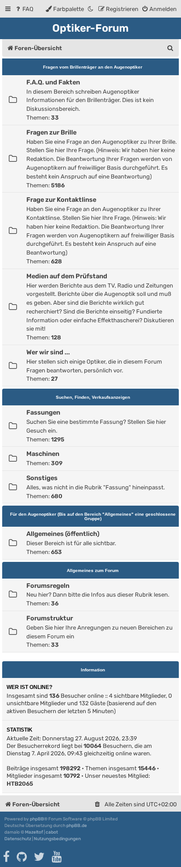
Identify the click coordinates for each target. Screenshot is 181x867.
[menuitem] (23, 9)
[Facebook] (7, 857)
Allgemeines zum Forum (93, 570)
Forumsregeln (47, 586)
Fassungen (43, 412)
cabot (52, 832)
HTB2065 (20, 783)
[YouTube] (57, 857)
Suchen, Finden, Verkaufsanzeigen (93, 397)
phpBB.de (76, 825)
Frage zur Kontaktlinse (61, 200)
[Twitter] (40, 857)
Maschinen (42, 454)
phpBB (37, 819)
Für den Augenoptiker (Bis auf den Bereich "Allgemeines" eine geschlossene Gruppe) (93, 516)
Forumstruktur (49, 618)
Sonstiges (42, 478)
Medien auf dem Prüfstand (66, 276)
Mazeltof (34, 832)
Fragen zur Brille (51, 132)
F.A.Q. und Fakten (53, 82)
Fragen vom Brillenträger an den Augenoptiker (92, 67)
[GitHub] (22, 857)
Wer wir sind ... (48, 352)
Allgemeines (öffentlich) (62, 534)
